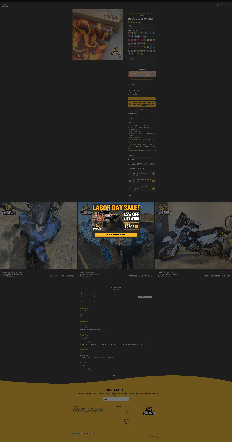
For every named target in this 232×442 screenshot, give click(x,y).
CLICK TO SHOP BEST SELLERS (116, 234)
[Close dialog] (139, 205)
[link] (116, 217)
